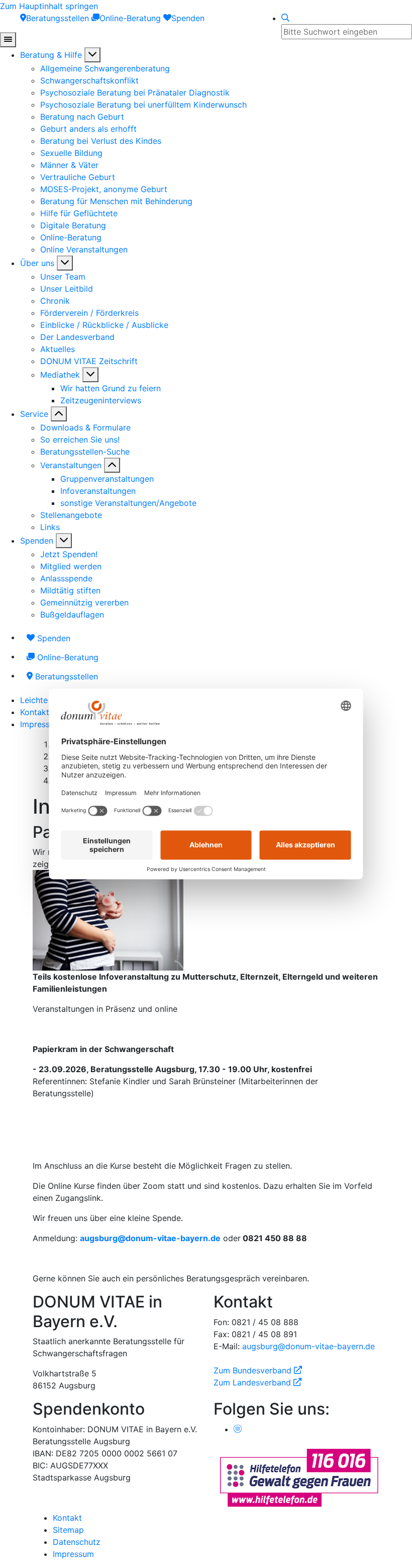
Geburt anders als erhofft (88, 129)
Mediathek (60, 375)
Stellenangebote (71, 515)
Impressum (40, 724)
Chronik (55, 301)
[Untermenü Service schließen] (59, 413)
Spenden (36, 541)
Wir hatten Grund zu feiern (110, 388)
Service (34, 414)
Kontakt (34, 712)
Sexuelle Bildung (71, 153)
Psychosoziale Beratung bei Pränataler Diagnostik (135, 93)
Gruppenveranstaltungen (107, 479)
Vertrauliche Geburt (77, 177)
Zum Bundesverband (258, 1370)
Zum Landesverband (257, 1382)
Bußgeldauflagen (72, 614)
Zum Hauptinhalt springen (49, 6)
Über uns (37, 263)
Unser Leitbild (66, 289)
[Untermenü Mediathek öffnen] (90, 374)
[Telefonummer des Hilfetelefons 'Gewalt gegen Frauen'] (299, 1476)
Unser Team (62, 277)
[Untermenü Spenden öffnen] (64, 540)
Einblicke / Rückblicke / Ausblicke (104, 325)
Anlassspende (66, 578)
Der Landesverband (77, 337)
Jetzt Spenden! (68, 554)
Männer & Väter (69, 165)
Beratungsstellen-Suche (85, 452)
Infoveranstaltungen (98, 491)
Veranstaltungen (70, 465)
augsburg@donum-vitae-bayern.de (308, 1346)
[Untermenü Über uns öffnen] (65, 263)
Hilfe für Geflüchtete (79, 213)
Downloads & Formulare (85, 427)
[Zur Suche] (285, 18)
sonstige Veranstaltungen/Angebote (128, 503)
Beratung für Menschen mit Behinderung (116, 201)
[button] (150, 1238)
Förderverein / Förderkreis (89, 313)
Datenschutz (76, 1542)
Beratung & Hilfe (51, 55)
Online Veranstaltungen (84, 249)
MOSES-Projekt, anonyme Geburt (103, 189)
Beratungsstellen (65, 676)
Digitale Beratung (73, 225)
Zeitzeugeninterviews (100, 400)
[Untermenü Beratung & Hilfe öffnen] (92, 54)
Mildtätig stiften (70, 590)
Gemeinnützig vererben (84, 602)
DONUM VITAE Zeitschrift (89, 361)
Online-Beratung (70, 237)
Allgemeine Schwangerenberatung (105, 68)
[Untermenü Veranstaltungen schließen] (112, 465)
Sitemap (68, 1530)
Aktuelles (57, 349)
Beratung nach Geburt (82, 117)
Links (50, 527)
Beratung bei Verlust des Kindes (100, 141)
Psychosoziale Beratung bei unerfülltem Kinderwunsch (143, 105)
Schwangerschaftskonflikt (89, 80)
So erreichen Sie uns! (80, 439)
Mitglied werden (70, 566)
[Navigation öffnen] (8, 39)
